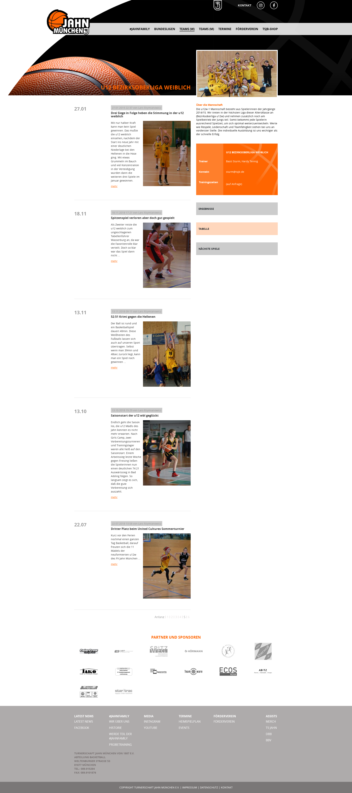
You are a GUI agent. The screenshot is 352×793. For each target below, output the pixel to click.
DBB (269, 734)
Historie (115, 728)
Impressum (189, 787)
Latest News (83, 721)
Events (184, 728)
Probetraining (120, 745)
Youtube (150, 728)
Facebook (81, 728)
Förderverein (224, 721)
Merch (271, 721)
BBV (268, 740)
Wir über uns (119, 721)
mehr (114, 186)
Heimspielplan (190, 721)
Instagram (152, 721)
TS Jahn (271, 728)
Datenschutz (209, 787)
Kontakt (244, 5)
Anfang (159, 617)
